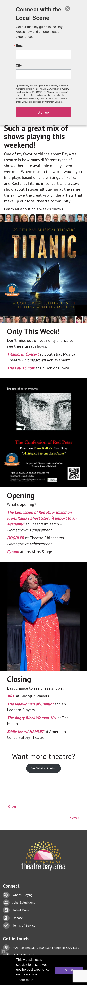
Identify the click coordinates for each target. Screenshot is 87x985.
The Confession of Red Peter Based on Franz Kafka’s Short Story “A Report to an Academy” (41, 518)
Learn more (25, 980)
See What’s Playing (43, 768)
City (19, 65)
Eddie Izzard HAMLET (25, 731)
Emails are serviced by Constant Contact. (42, 101)
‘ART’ (11, 696)
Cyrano (13, 551)
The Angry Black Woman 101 (31, 717)
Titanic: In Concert (23, 354)
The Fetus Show (20, 368)
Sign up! (44, 112)
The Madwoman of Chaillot (30, 704)
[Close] (67, 8)
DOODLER (15, 538)
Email (20, 45)
